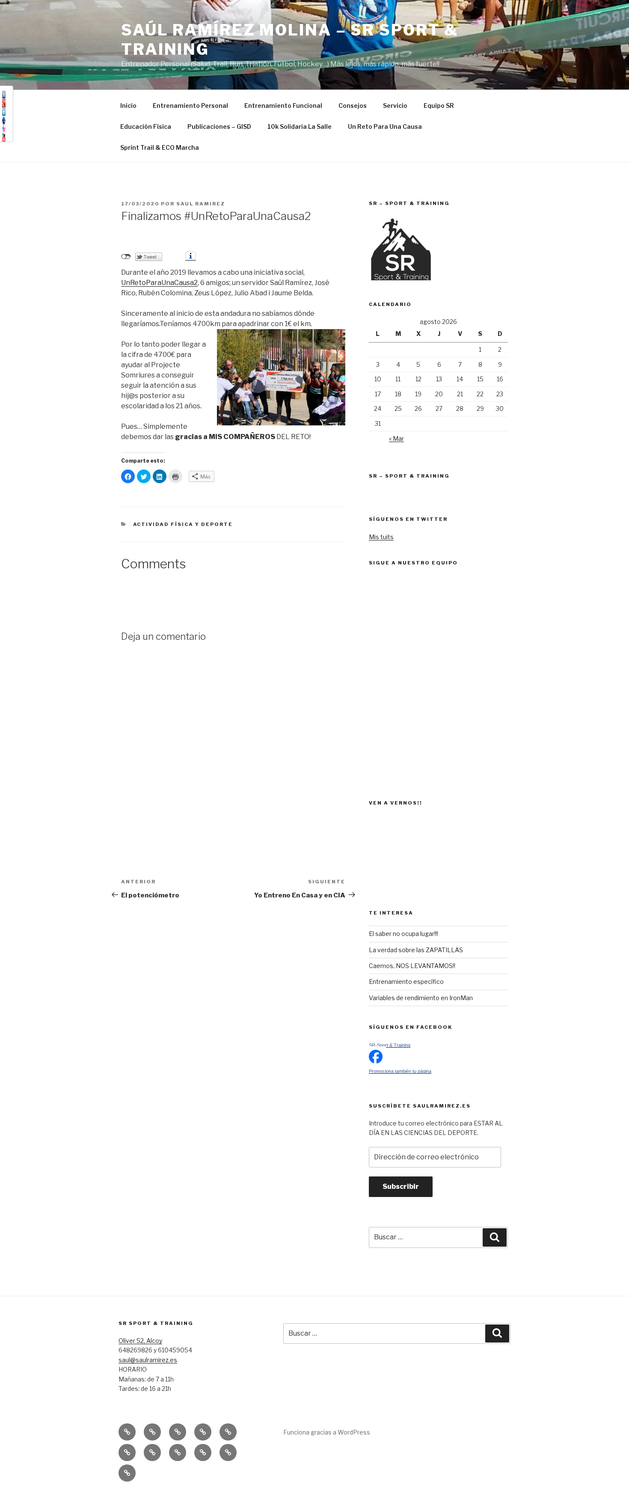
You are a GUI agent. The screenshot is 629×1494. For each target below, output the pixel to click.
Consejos (352, 105)
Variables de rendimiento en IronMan (421, 997)
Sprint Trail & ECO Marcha (159, 147)
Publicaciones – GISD (219, 126)
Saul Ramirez (200, 204)
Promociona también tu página (400, 1071)
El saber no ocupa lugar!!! (403, 933)
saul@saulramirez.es (148, 1359)
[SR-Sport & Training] (376, 1061)
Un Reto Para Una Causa (385, 126)
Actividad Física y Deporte (183, 524)
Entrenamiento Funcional (283, 105)
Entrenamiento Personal (190, 105)
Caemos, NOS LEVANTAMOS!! (412, 965)
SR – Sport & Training (409, 476)
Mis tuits (381, 537)
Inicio (128, 105)
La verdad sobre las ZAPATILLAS (416, 949)
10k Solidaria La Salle (299, 126)
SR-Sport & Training (389, 1045)
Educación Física (145, 126)
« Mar (396, 438)
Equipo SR (439, 105)
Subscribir (401, 1186)
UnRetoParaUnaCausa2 (159, 283)
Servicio (395, 105)
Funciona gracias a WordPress (326, 1432)
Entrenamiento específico (406, 981)
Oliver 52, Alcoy (140, 1340)
